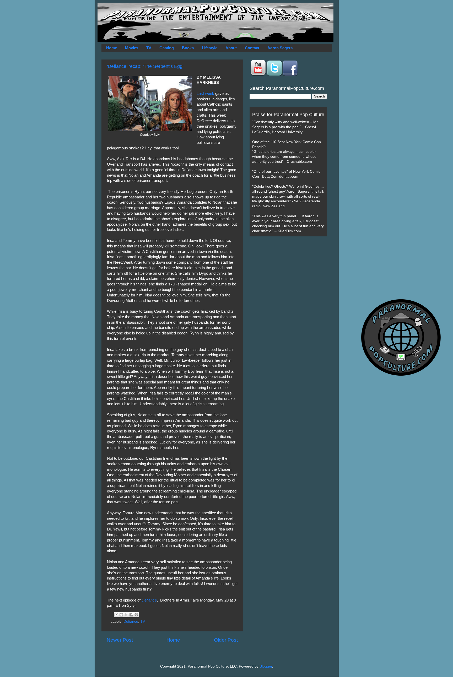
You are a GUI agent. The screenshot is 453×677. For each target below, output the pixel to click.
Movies (131, 48)
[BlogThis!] (121, 614)
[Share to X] (126, 614)
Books (188, 48)
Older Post (226, 640)
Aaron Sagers (280, 48)
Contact (252, 48)
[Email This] (116, 614)
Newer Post (120, 640)
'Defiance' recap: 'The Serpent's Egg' (145, 66)
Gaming (166, 48)
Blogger (266, 666)
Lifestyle (209, 48)
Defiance (130, 622)
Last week (205, 93)
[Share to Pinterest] (136, 614)
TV (148, 48)
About (231, 48)
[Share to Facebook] (131, 614)
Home (111, 48)
